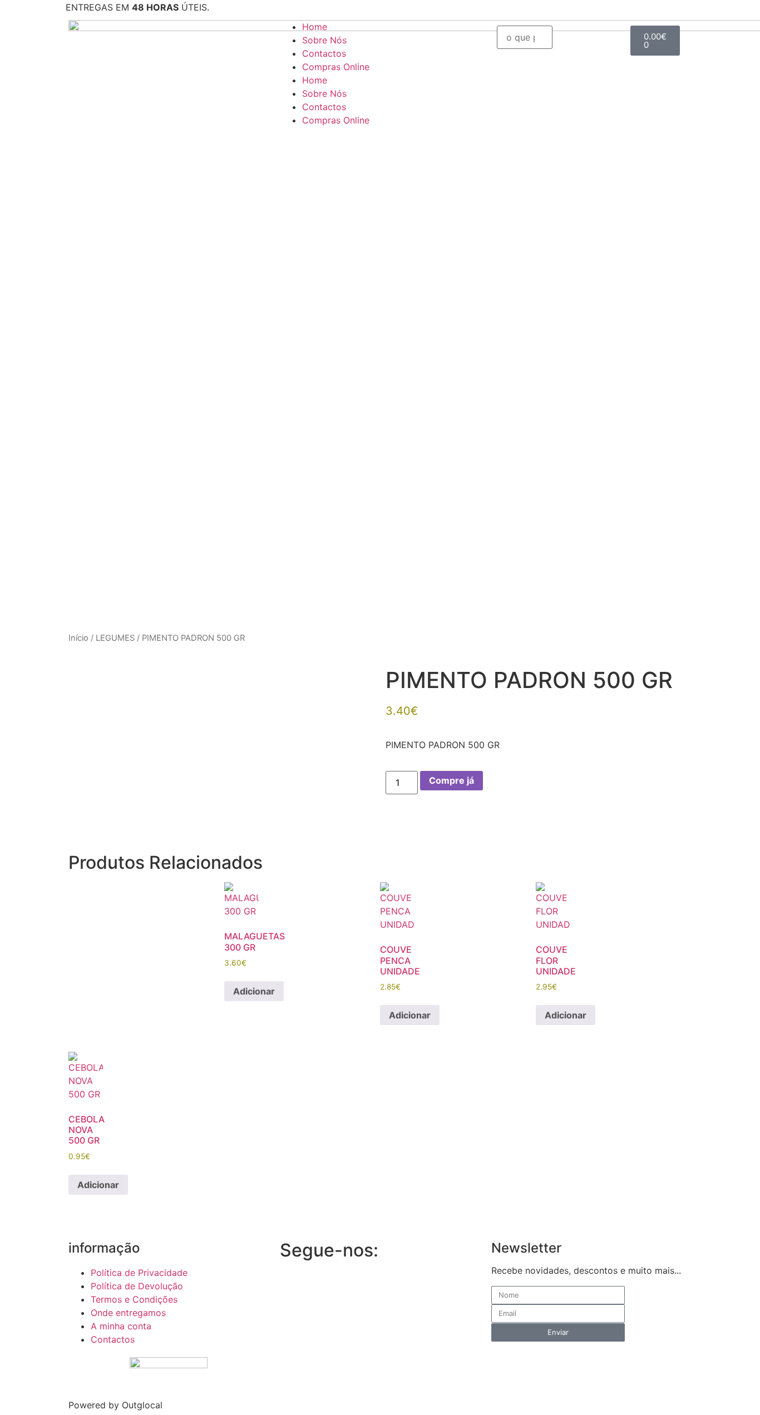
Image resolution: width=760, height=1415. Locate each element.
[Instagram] (324, 1284)
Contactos (324, 53)
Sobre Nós (324, 40)
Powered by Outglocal (115, 1405)
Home (314, 26)
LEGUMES (115, 638)
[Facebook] (294, 1284)
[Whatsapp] (355, 1284)
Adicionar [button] (254, 991)
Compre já (451, 780)
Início (78, 638)
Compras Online (335, 66)
